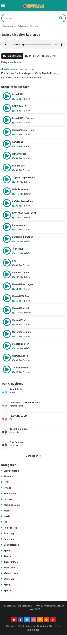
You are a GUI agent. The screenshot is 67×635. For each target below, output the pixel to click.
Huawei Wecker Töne (23, 130)
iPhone (7, 488)
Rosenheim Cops (18, 429)
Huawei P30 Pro (20, 296)
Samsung (9, 533)
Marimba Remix (16, 406)
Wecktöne (9, 567)
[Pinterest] (53, 619)
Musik (12, 393)
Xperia (7, 590)
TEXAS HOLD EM (18, 415)
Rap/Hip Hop (10, 527)
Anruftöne (17, 142)
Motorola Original (21, 332)
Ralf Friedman (11, 69)
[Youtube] (14, 619)
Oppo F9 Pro (18, 94)
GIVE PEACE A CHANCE (24, 213)
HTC (6, 482)
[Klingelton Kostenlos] (33, 5)
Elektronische (11, 470)
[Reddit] (46, 619)
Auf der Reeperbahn (22, 201)
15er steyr (17, 249)
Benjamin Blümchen (22, 237)
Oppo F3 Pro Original (23, 118)
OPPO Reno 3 (19, 106)
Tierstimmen (11, 562)
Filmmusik (14, 432)
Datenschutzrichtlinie (17, 605)
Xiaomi (7, 584)
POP (11, 419)
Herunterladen (14, 56)
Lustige (8, 499)
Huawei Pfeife (19, 320)
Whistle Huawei (20, 189)
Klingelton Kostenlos (36, 626)
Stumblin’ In (15, 389)
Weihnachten (11, 573)
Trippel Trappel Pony (23, 177)
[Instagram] (33, 619)
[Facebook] (20, 619)
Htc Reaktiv (18, 165)
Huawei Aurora (20, 355)
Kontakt (35, 609)
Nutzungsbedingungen (50, 605)
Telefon (22, 26)
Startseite (8, 26)
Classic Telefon (20, 344)
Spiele (7, 550)
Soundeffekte (11, 545)
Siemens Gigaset (21, 272)
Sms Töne (9, 539)
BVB (14, 260)
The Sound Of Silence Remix (24, 402)
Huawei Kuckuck (21, 308)
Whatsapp (9, 579)
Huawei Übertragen (22, 284)
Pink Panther (16, 442)
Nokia (7, 516)
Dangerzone (18, 225)
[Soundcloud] (40, 619)
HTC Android (19, 153)
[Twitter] (27, 619)
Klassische (10, 493)
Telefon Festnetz (21, 367)
